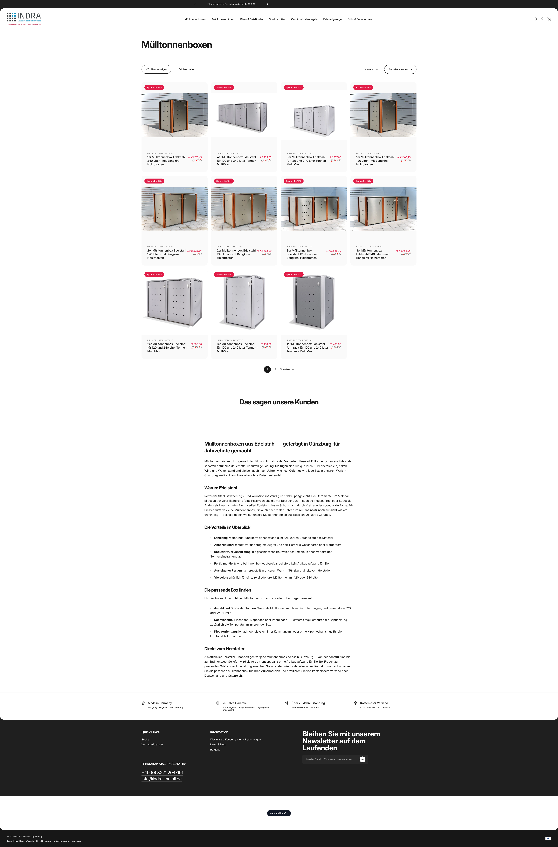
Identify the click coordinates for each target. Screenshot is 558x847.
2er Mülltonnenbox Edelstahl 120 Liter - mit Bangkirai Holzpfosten (166, 254)
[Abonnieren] (362, 759)
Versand (48, 841)
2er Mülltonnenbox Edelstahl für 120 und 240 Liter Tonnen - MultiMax (168, 347)
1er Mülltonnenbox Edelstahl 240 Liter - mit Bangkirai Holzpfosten (166, 160)
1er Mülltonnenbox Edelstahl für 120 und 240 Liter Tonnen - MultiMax (237, 347)
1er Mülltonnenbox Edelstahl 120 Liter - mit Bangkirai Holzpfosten (375, 160)
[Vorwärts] (267, 4)
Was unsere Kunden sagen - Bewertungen (235, 739)
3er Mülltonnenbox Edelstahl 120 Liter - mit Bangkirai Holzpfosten (302, 254)
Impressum (76, 841)
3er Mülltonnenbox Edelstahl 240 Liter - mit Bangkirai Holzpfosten (372, 254)
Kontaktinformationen (61, 841)
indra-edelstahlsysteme (160, 153)
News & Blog (218, 744)
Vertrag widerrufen (153, 744)
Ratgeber (215, 749)
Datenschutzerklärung (15, 841)
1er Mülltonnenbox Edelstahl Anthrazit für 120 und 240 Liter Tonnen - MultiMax (307, 347)
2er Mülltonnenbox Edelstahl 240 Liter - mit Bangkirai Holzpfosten (236, 254)
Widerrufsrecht (32, 841)
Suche (145, 739)
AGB (41, 841)
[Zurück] (195, 4)
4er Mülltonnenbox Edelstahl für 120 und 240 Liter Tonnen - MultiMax (237, 160)
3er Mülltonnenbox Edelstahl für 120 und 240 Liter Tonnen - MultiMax (307, 160)
